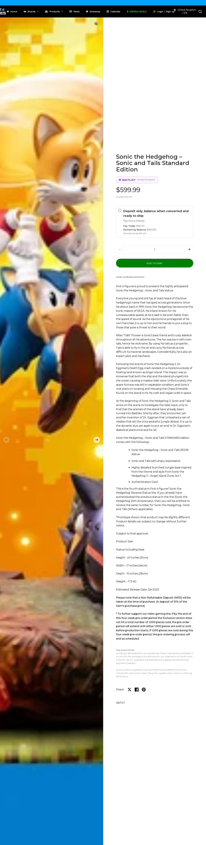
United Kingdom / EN (187, 11)
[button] (6, 440)
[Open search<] (200, 11)
